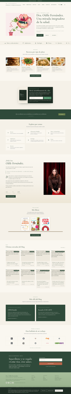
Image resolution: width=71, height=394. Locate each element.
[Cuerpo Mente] (59, 343)
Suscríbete (54, 35)
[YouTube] (61, 4)
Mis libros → (62, 114)
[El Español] (24, 343)
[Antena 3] (35, 338)
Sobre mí (47, 35)
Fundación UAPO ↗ (58, 379)
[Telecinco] (24, 338)
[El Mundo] (59, 338)
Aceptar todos (59, 390)
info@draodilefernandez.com (20, 382)
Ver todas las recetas (35, 75)
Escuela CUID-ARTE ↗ (58, 378)
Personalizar (51, 390)
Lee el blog (40, 35)
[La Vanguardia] (12, 338)
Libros (43, 4)
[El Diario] (35, 343)
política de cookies (25, 392)
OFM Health (39, 31)
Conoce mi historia (10, 196)
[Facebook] (58, 4)
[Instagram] (6, 383)
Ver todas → (63, 247)
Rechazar (44, 390)
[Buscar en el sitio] (65, 5)
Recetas (35, 4)
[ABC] (12, 343)
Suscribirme (51, 363)
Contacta (48, 4)
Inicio (24, 4)
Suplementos (53, 4)
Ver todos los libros (36, 235)
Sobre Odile (28, 4)
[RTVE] (47, 338)
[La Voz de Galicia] (47, 343)
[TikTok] (13, 383)
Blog (39, 4)
